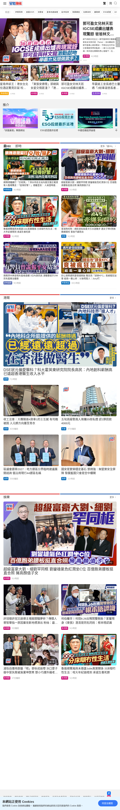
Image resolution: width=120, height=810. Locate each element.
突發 (64, 236)
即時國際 (4, 93)
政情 (94, 93)
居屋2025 (30, 12)
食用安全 (65, 93)
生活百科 (87, 56)
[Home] (16, 3)
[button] (118, 42)
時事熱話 (35, 93)
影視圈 (65, 190)
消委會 (40, 12)
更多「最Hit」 (107, 146)
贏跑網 (97, 12)
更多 (112, 298)
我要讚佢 (76, 12)
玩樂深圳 (87, 12)
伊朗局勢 (19, 12)
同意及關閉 (107, 803)
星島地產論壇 (52, 12)
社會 (64, 429)
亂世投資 (65, 12)
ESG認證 (107, 12)
